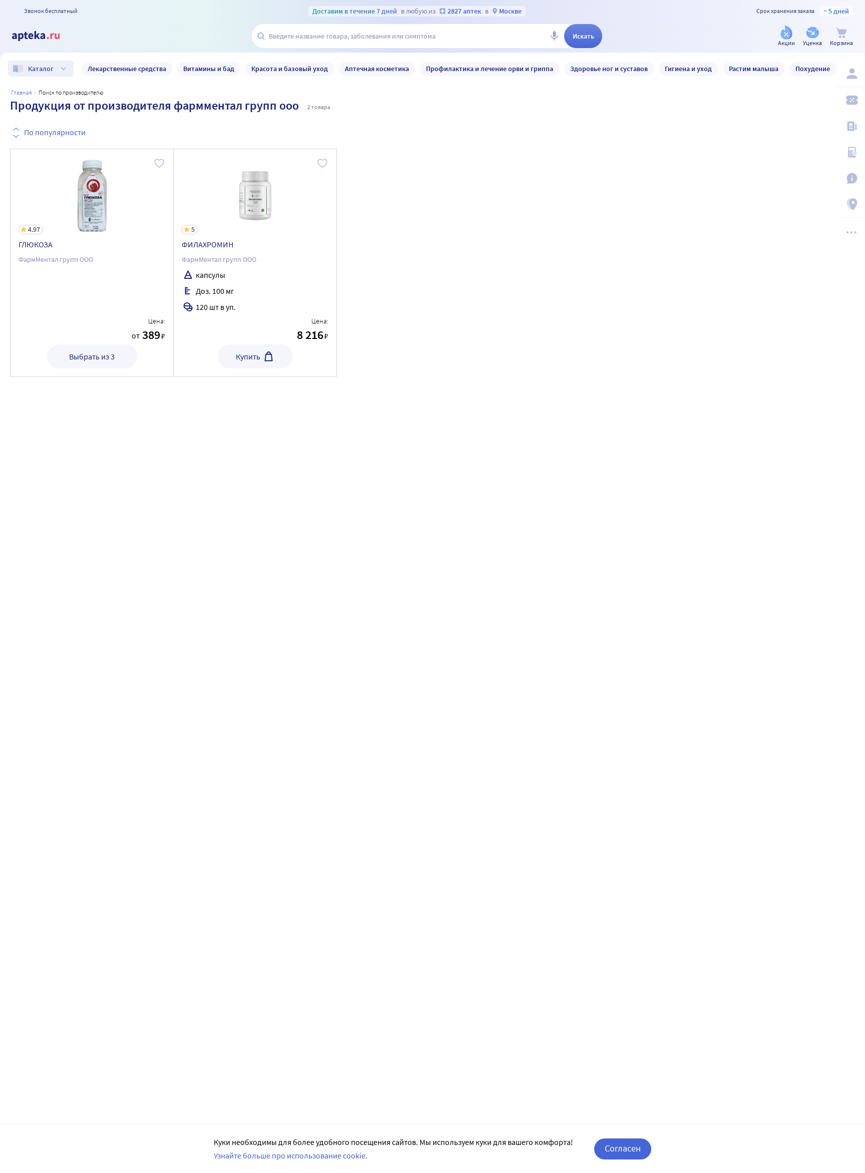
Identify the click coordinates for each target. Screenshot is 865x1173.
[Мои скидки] (851, 100)
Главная (21, 92)
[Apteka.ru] (44, 36)
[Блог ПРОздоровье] (851, 126)
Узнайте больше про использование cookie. (290, 1155)
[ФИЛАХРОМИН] (255, 262)
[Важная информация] (851, 178)
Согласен (623, 1148)
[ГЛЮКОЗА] (92, 262)
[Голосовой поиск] (554, 36)
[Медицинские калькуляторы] (851, 152)
